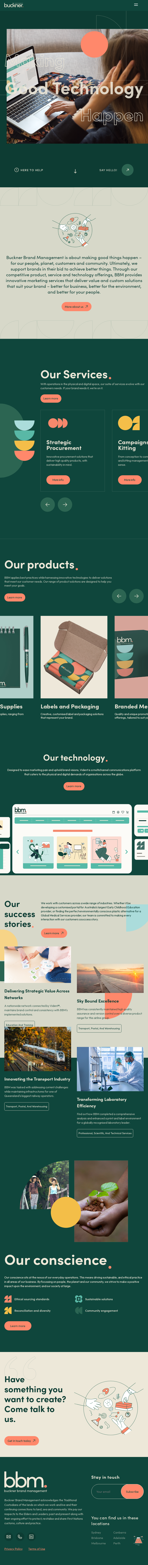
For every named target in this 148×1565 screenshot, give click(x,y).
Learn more (50, 398)
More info (58, 480)
